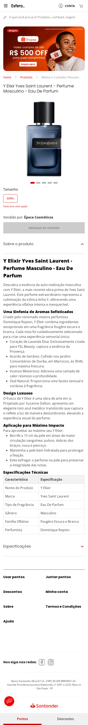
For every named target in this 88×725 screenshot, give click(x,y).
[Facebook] (42, 662)
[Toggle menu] (5, 5)
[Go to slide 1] (32, 183)
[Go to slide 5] (55, 183)
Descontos (65, 719)
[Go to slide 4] (50, 183)
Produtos (26, 77)
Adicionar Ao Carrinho (44, 228)
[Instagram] (51, 662)
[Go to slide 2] (38, 183)
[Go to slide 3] (44, 183)
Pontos (22, 719)
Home (7, 77)
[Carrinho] (82, 5)
